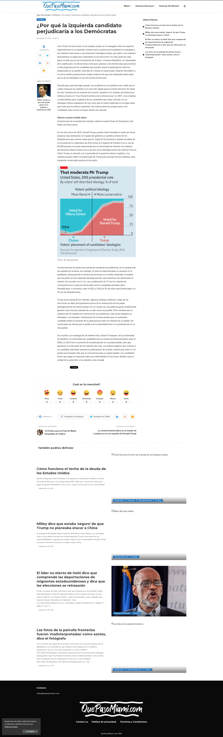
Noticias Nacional (145, 500)
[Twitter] (47, 55)
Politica (41, 19)
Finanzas (131, 500)
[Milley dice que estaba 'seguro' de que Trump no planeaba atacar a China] (149, 534)
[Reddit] (47, 63)
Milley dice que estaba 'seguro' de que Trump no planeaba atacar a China (70, 526)
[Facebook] (40, 55)
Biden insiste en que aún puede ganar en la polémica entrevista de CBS (44, 105)
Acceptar (30, 731)
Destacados (119, 500)
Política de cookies (11, 727)
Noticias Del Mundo (122, 613)
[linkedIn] (40, 63)
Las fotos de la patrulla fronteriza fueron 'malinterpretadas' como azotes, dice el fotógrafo (163, 54)
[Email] (44, 70)
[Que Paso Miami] (60, 6)
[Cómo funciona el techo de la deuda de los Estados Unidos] (149, 478)
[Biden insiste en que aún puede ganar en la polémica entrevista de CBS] (44, 91)
